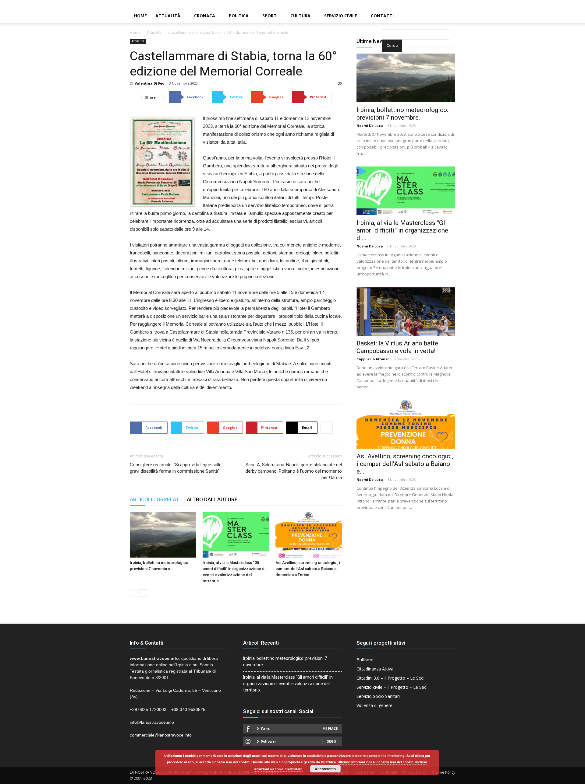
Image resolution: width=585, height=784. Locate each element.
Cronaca (204, 16)
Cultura (300, 16)
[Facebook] (559, 4)
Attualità (167, 16)
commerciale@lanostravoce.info (161, 735)
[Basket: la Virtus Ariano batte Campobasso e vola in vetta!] (405, 311)
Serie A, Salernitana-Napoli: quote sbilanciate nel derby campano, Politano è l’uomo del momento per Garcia (294, 471)
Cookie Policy (443, 772)
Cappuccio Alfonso (372, 359)
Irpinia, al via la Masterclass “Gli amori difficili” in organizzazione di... (402, 230)
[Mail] (570, 4)
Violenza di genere (374, 705)
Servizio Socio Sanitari (378, 696)
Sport (269, 16)
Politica (239, 16)
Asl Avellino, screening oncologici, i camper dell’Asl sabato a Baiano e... (404, 464)
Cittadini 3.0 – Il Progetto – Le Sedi (390, 678)
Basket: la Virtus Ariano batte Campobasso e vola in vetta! (397, 347)
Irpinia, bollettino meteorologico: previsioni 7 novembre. (402, 113)
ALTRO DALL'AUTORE (212, 499)
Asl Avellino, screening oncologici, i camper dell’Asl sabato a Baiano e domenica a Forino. (307, 568)
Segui (332, 741)
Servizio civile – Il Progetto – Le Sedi (391, 687)
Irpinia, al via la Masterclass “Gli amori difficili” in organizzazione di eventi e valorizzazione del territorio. (288, 683)
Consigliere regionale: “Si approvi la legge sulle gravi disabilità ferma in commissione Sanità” (176, 468)
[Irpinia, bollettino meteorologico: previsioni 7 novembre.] (163, 535)
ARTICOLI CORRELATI (155, 499)
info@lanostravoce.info (152, 722)
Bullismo (365, 660)
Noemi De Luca (369, 125)
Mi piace (330, 728)
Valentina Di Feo (149, 83)
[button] (383, 16)
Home (140, 16)
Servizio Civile (340, 16)
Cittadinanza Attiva (374, 669)
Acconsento (325, 769)
